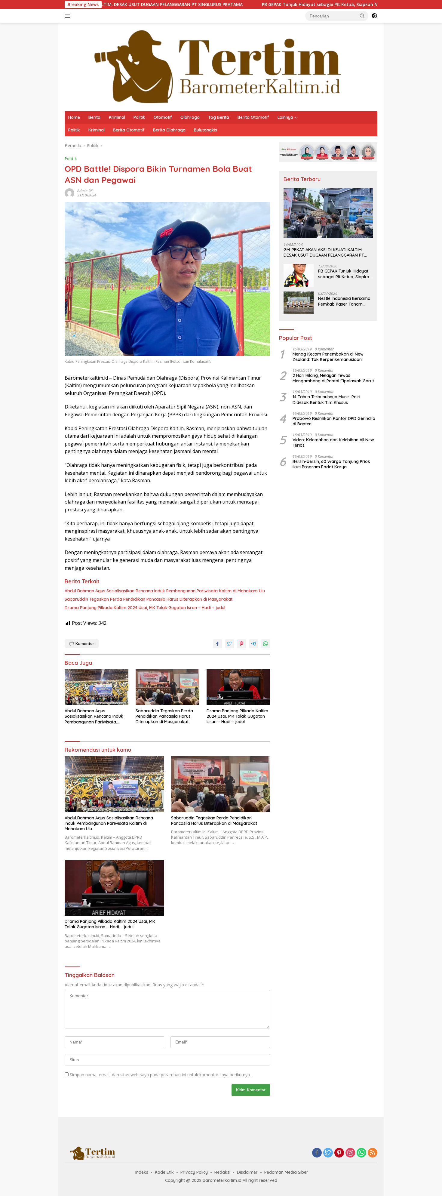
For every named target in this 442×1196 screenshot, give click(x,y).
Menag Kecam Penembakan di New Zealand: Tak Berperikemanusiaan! (328, 356)
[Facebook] (317, 1153)
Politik (139, 117)
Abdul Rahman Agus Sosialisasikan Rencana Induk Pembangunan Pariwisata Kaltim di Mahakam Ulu (165, 590)
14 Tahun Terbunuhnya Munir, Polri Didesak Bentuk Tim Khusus (326, 399)
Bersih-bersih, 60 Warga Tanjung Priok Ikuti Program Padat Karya (331, 464)
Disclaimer (247, 1172)
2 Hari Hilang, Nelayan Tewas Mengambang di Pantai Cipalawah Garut (333, 378)
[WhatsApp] (361, 1153)
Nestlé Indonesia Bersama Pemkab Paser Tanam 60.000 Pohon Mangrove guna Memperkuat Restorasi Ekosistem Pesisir (345, 301)
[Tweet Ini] (229, 643)
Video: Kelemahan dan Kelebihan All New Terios (333, 442)
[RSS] (372, 1153)
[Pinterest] (339, 1153)
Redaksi (222, 1172)
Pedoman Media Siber (286, 1172)
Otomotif (163, 117)
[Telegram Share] (253, 643)
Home (74, 117)
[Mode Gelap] (374, 16)
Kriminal (117, 117)
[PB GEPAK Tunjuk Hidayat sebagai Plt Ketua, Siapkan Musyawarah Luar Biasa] (299, 275)
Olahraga (190, 117)
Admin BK (85, 190)
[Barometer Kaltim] (213, 66)
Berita (94, 117)
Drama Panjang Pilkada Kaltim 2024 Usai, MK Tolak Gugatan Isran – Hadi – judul (145, 607)
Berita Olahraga (169, 130)
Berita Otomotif (253, 117)
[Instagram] (350, 1153)
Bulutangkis (205, 130)
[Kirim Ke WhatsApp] (265, 643)
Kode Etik (164, 1172)
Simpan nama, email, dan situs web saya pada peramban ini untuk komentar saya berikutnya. (160, 1074)
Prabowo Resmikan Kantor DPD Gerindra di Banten (334, 421)
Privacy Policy (194, 1172)
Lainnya (285, 117)
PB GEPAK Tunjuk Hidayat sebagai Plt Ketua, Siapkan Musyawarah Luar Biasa (285, 4)
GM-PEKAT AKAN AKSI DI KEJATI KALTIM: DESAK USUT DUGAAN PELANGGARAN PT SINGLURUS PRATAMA (324, 252)
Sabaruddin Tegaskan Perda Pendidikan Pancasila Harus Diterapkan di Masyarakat (148, 599)
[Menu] (69, 16)
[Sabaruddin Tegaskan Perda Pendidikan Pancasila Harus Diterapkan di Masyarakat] (167, 687)
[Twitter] (328, 1153)
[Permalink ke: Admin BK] (69, 193)
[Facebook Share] (217, 643)
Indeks (141, 1172)
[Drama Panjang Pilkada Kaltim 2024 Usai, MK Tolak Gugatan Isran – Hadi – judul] (238, 687)
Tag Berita (218, 117)
